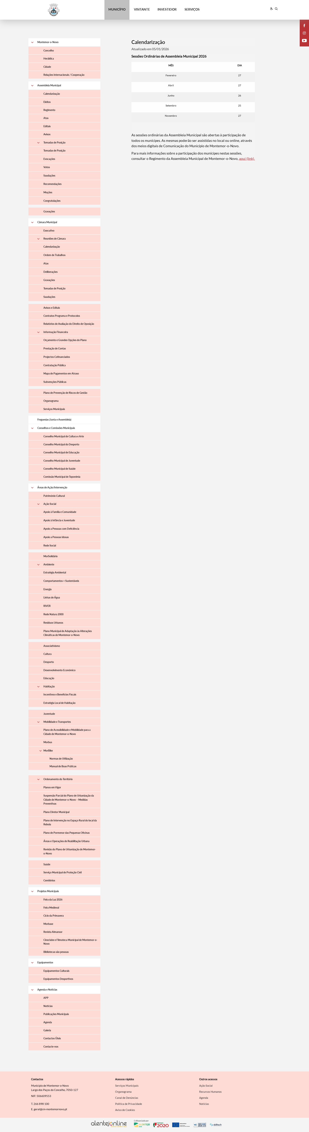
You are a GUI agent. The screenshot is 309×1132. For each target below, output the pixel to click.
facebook (302, 29)
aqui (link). (247, 158)
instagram (302, 36)
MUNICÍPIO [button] (117, 9)
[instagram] (304, 33)
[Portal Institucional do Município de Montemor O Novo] (59, 10)
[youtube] (304, 40)
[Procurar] (276, 8)
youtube (302, 44)
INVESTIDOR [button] (167, 9)
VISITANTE (142, 9)
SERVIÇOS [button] (192, 9)
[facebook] (304, 25)
